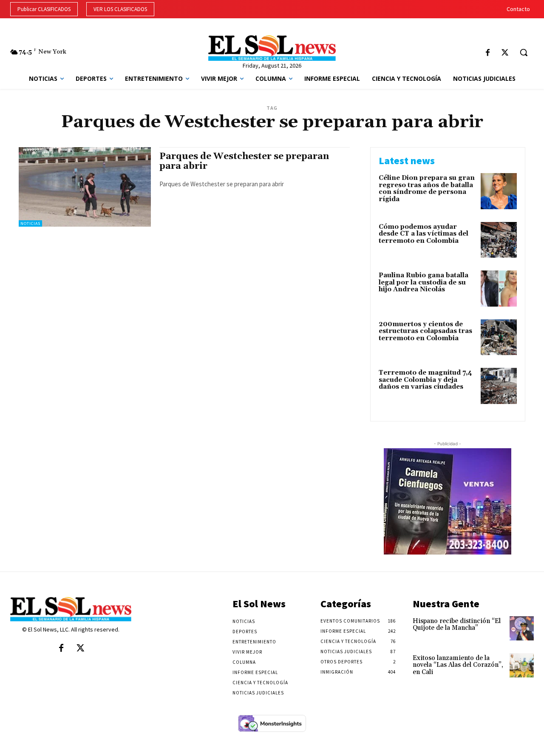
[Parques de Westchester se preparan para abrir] (85, 187)
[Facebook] (487, 53)
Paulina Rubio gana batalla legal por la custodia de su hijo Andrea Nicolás (423, 282)
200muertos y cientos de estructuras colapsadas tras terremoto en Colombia (425, 331)
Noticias (30, 223)
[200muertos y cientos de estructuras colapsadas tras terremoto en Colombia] (499, 337)
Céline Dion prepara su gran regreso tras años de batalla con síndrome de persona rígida (427, 188)
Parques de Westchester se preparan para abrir (244, 161)
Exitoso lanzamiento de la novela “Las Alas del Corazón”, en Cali (458, 665)
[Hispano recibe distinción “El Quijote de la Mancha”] (522, 628)
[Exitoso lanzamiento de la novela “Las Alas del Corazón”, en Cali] (522, 665)
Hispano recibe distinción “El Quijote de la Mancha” (457, 624)
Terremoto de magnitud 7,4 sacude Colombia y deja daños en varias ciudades (425, 380)
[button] (523, 52)
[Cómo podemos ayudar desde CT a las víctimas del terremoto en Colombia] (499, 240)
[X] (504, 53)
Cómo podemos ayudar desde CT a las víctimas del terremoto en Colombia (423, 234)
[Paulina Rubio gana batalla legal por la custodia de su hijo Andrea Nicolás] (499, 288)
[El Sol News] (271, 48)
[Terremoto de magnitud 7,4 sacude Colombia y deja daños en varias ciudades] (499, 386)
